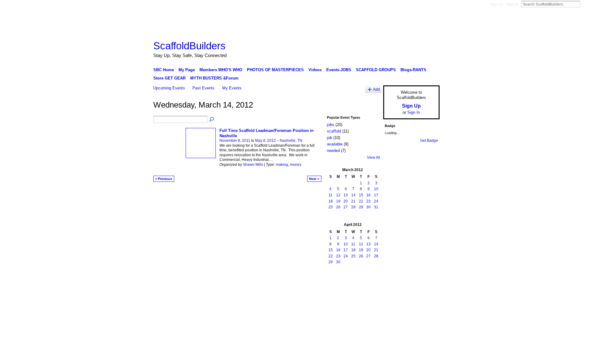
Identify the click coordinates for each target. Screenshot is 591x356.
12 (338, 195)
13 (346, 195)
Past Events (203, 88)
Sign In (512, 4)
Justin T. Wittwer (199, 283)
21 (353, 201)
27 (346, 207)
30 (368, 207)
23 (368, 201)
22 (361, 201)
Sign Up (496, 4)
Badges (369, 283)
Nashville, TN (291, 140)
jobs (330, 124)
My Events (232, 88)
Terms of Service (426, 283)
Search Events (212, 119)
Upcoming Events (169, 88)
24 (376, 201)
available (335, 144)
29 (361, 207)
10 (376, 189)
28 (353, 207)
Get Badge (429, 140)
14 (353, 195)
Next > (314, 179)
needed (333, 150)
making (282, 164)
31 (376, 207)
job (329, 137)
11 (330, 195)
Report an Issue (394, 283)
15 (361, 195)
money (295, 164)
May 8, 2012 (265, 140)
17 (376, 195)
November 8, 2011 (234, 140)
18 (330, 201)
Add (376, 89)
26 (338, 207)
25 (330, 207)
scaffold (334, 131)
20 (346, 201)
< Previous (163, 179)
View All (373, 157)
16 (368, 195)
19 (338, 201)
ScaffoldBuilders (189, 45)
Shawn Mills (253, 164)
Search (585, 4)
